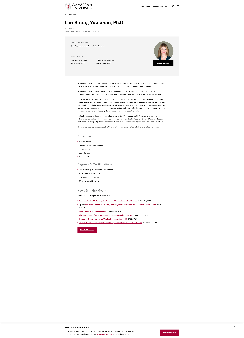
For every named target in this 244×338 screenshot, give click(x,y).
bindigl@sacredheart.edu (81, 46)
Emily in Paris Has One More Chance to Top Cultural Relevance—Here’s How (110, 223)
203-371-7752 (99, 46)
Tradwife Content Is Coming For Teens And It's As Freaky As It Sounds (108, 201)
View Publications (87, 230)
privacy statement (104, 334)
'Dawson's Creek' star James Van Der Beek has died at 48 (103, 219)
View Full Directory (163, 63)
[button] (177, 6)
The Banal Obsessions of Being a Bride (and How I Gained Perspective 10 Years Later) (120, 205)
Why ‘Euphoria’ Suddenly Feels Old (93, 211)
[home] (65, 14)
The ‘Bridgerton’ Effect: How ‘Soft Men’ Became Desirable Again (105, 215)
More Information (169, 333)
